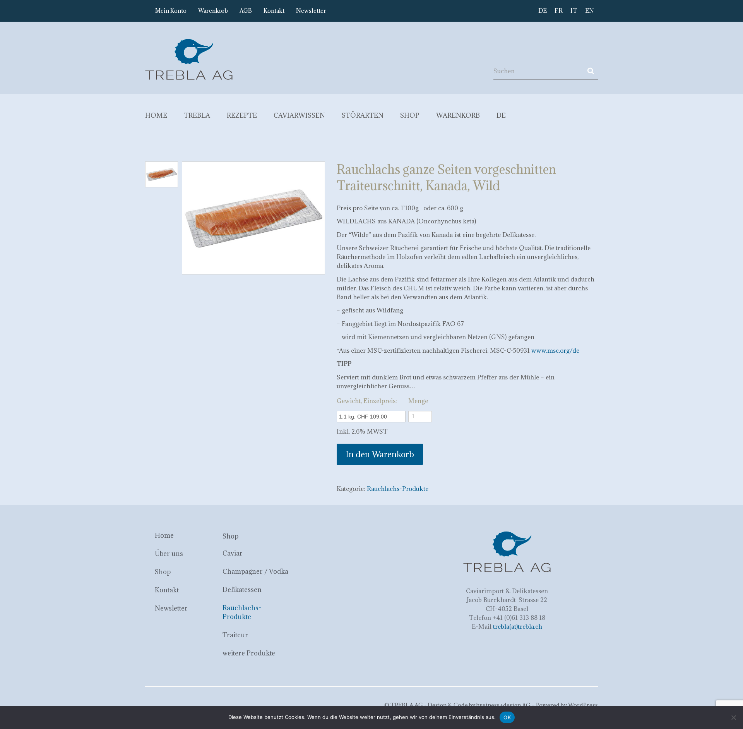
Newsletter (311, 10)
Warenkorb (213, 10)
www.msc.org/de (555, 350)
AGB (246, 10)
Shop (409, 115)
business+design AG (503, 705)
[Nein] (733, 717)
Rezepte (242, 115)
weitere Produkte (249, 653)
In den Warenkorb (380, 454)
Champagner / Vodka (255, 571)
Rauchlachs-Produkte (397, 488)
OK (507, 717)
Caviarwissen (299, 115)
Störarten (362, 115)
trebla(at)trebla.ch (517, 626)
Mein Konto (171, 10)
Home (156, 115)
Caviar (233, 553)
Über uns (169, 553)
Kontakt (274, 10)
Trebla (197, 115)
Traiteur (235, 635)
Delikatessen (242, 589)
